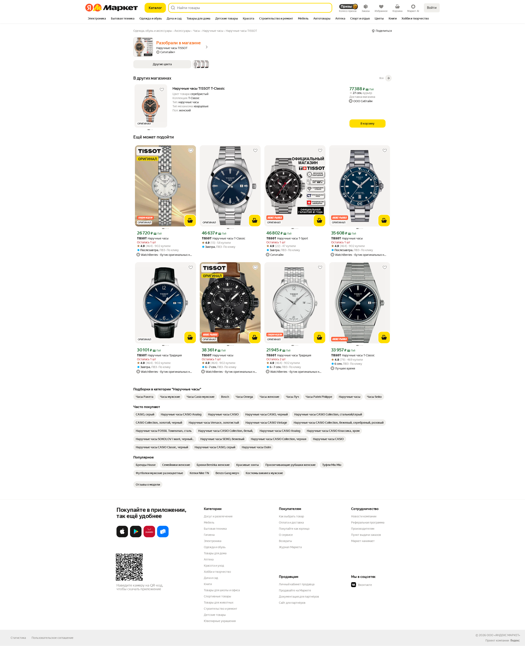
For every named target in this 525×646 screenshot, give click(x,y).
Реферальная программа (367, 522)
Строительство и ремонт (220, 608)
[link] (144, 396)
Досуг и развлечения (218, 516)
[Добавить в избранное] (162, 90)
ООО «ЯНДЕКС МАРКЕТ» (503, 635)
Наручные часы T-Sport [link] (287, 238)
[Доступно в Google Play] (136, 536)
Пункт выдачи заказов (366, 534)
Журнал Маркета (290, 547)
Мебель (209, 522)
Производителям (362, 528)
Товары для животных (218, 602)
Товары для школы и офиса (222, 590)
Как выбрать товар (291, 516)
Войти (432, 8)
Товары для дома (215, 553)
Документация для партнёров (299, 596)
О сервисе (286, 534)
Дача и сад (211, 578)
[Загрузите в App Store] (122, 536)
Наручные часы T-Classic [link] (223, 238)
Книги (208, 584)
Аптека (208, 559)
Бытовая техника (215, 528)
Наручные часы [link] (153, 238)
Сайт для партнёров (292, 602)
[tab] (96, 19)
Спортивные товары (217, 596)
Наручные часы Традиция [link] (159, 355)
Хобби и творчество (217, 571)
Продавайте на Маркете (295, 590)
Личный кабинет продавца (296, 584)
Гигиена (209, 534)
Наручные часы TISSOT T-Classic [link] (198, 88)
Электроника (212, 541)
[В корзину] (190, 220)
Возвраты (285, 541)
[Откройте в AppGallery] (149, 536)
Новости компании (363, 516)
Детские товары (215, 614)
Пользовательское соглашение (52, 637)
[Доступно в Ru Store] (163, 536)
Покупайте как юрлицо (294, 528)
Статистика (18, 637)
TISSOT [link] (142, 238)
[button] (171, 64)
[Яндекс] (515, 640)
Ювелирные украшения (220, 621)
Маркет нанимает (363, 541)
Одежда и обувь (215, 547)
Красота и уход (214, 565)
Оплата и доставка (291, 522)
